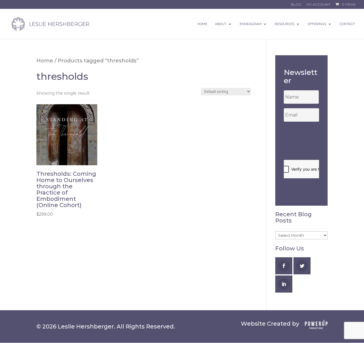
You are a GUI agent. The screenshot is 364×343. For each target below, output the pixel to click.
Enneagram (250, 24)
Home (202, 24)
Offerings (317, 24)
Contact (347, 24)
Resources (284, 24)
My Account (318, 5)
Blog (296, 5)
